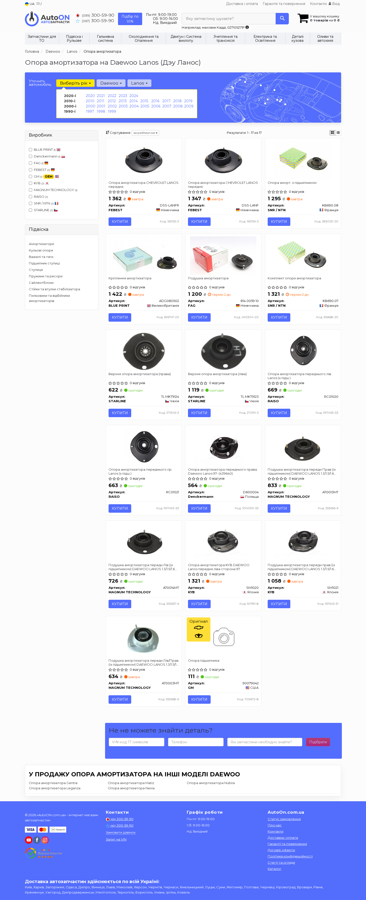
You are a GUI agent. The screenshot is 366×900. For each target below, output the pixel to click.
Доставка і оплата (242, 3)
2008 (178, 106)
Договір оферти (281, 850)
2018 (177, 101)
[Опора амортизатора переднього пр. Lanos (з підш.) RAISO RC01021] (143, 447)
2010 (90, 101)
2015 (144, 101)
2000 (90, 106)
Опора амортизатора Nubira (211, 783)
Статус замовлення (284, 819)
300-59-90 (98, 15)
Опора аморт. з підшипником (292, 183)
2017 (166, 101)
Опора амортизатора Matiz (131, 783)
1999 (112, 111)
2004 (134, 106)
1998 (101, 111)
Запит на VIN (116, 839)
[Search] (282, 18)
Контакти (318, 3)
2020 (90, 96)
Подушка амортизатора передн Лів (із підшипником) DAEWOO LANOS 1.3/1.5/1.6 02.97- (142, 567)
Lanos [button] (138, 83)
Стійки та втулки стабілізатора (54, 289)
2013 (123, 101)
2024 (133, 96)
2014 (133, 101)
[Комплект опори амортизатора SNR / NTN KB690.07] (303, 255)
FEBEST (42, 170)
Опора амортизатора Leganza (54, 788)
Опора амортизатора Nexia (131, 788)
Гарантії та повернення (287, 844)
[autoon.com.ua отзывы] (44, 853)
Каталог (274, 869)
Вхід (335, 3)
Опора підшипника (203, 660)
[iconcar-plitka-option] (332, 133)
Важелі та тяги (41, 257)
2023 (123, 96)
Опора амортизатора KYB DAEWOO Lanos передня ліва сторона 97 (218, 567)
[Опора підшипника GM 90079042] (223, 638)
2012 (112, 101)
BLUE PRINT (45, 149)
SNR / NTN (44, 203)
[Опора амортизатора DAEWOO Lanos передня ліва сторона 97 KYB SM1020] (223, 542)
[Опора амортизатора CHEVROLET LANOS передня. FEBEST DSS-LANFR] (143, 160)
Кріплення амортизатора (130, 278)
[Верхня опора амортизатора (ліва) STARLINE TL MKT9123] (223, 351)
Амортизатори (41, 244)
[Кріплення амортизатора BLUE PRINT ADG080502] (144, 255)
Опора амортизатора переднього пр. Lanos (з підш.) (140, 471)
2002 (112, 106)
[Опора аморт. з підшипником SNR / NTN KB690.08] (303, 160)
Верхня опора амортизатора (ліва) (217, 374)
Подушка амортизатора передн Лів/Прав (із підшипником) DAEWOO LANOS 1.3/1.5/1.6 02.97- (144, 662)
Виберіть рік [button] (74, 83)
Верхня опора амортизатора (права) (140, 374)
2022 (112, 96)
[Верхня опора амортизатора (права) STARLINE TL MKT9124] (143, 351)
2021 (101, 96)
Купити (120, 221)
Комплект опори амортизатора (294, 278)
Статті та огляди (281, 862)
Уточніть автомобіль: (40, 83)
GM (43, 176)
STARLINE (43, 210)
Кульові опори (41, 250)
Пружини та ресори (45, 276)
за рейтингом (144, 133)
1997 (90, 111)
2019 (188, 101)
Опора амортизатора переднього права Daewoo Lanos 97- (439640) (222, 471)
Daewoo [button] (109, 83)
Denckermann (47, 156)
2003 (123, 106)
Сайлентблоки (41, 283)
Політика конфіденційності (290, 856)
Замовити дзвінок (120, 832)
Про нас (275, 825)
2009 (188, 106)
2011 (100, 101)
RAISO (41, 197)
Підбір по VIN (130, 19)
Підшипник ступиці (44, 263)
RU (39, 3)
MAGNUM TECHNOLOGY (55, 190)
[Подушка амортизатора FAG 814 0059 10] (223, 255)
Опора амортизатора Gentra (53, 783)
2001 (101, 106)
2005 (144, 106)
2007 (167, 106)
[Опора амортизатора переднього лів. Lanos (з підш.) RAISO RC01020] (303, 351)
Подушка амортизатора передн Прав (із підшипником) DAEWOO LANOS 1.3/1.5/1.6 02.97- (302, 471)
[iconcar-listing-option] (338, 133)
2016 (155, 101)
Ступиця (36, 270)
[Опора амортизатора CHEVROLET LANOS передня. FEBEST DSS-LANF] (223, 160)
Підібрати (318, 742)
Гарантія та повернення (284, 3)
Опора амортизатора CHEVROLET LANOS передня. (144, 184)
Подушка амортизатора (208, 278)
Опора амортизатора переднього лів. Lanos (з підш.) (300, 376)
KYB (39, 183)
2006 (155, 106)
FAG (39, 163)
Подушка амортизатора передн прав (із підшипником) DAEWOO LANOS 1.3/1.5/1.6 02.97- (301, 567)
